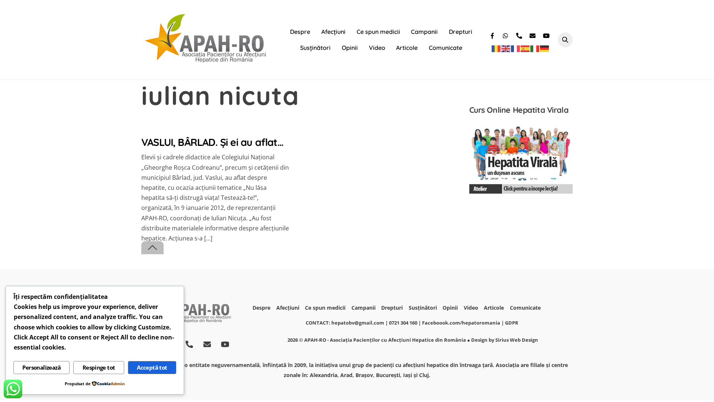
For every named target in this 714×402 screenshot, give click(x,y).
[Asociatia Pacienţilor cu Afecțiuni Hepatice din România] (206, 61)
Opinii (350, 47)
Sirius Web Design (516, 339)
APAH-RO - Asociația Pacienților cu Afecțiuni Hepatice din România (385, 339)
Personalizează (41, 367)
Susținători (315, 47)
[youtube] (546, 35)
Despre (300, 31)
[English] (506, 48)
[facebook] (493, 35)
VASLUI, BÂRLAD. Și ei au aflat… (212, 142)
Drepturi (460, 31)
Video (377, 47)
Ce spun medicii (378, 31)
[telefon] (520, 35)
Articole (407, 47)
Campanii (424, 31)
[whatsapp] (506, 35)
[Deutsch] (545, 48)
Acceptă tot (152, 367)
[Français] (516, 48)
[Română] (496, 48)
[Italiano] (535, 48)
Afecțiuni (333, 31)
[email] (533, 35)
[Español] (525, 48)
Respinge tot (99, 367)
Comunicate (445, 47)
